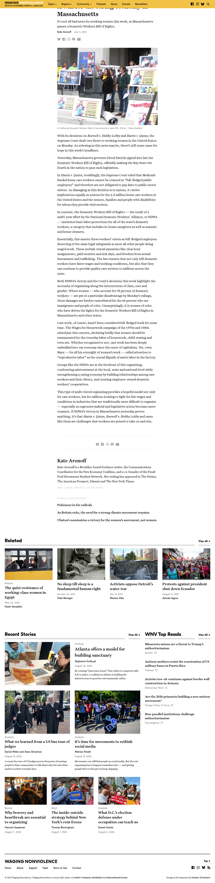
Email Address (80, 38)
